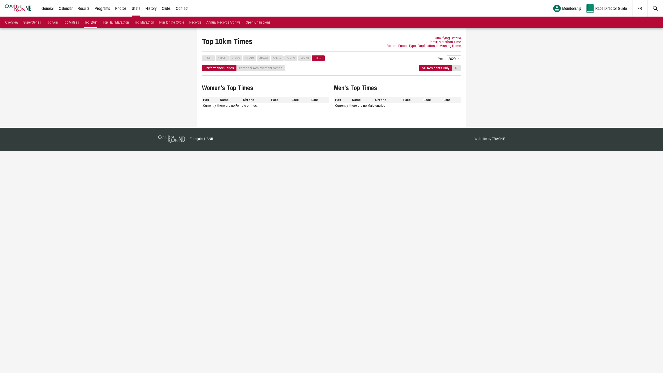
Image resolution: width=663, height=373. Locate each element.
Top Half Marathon (116, 22)
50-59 (277, 58)
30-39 (250, 58)
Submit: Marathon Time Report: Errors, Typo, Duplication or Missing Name (424, 44)
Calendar (66, 8)
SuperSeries (32, 22)
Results (84, 8)
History (151, 8)
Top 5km (52, 22)
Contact (182, 8)
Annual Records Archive (223, 22)
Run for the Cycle (171, 22)
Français (196, 139)
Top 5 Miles (71, 22)
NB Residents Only (435, 68)
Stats (136, 8)
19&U (222, 58)
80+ (318, 58)
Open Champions (258, 22)
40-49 (263, 58)
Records (195, 22)
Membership (571, 8)
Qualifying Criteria (448, 38)
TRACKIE (498, 139)
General (47, 8)
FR (640, 8)
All (209, 58)
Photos (121, 8)
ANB (209, 139)
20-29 (236, 58)
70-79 (304, 58)
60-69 (291, 58)
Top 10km (90, 22)
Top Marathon (144, 22)
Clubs (166, 8)
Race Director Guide (611, 8)
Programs (102, 8)
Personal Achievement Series (260, 68)
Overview (11, 22)
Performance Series (219, 68)
